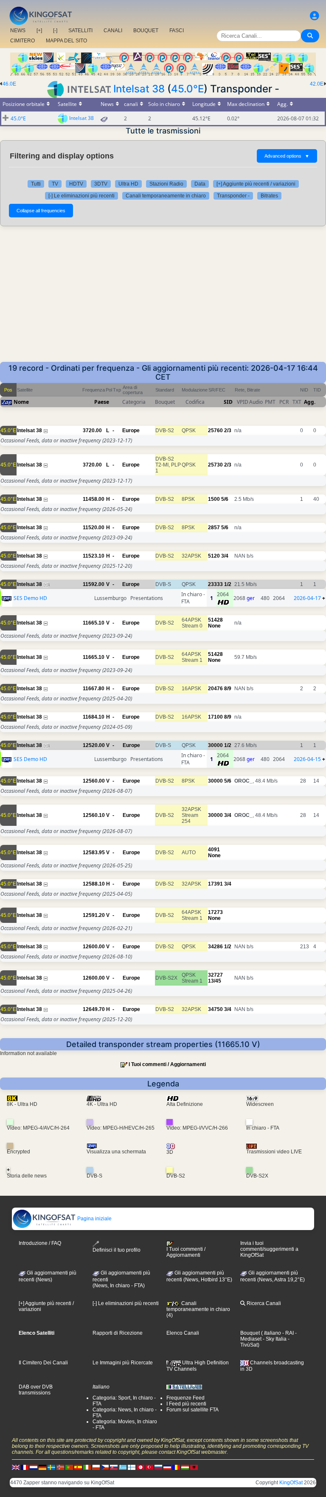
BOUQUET (145, 30)
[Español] (78, 1467)
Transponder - (233, 196)
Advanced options (286, 155)
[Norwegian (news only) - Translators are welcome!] (60, 1467)
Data (199, 184)
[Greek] (122, 1467)
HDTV (76, 184)
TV (55, 184)
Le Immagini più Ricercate (123, 1363)
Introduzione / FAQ (40, 1243)
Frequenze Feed (185, 1398)
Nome (21, 401)
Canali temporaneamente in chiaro (166, 196)
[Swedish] (51, 1467)
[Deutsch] (42, 1467)
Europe (131, 430)
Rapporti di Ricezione (118, 1333)
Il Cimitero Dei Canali (43, 1363)
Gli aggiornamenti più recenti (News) (47, 1276)
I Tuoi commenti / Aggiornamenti (167, 1064)
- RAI (287, 1333)
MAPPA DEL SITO (66, 41)
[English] (16, 1467)
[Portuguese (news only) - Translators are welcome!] (69, 1467)
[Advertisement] (163, 298)
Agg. (309, 401)
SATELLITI (80, 30)
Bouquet (250, 1333)
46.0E (9, 84)
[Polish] (96, 1467)
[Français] (24, 1467)
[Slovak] (114, 1467)
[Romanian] (176, 1467)
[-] (55, 30)
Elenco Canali (182, 1333)
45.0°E (187, 89)
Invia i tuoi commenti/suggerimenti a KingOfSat (269, 1249)
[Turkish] (149, 1467)
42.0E (316, 84)
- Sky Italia (274, 1339)
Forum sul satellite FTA (192, 1410)
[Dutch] (33, 1467)
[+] (39, 30)
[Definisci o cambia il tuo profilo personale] (314, 16)
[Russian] (158, 1467)
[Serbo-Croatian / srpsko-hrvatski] (167, 1467)
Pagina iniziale (94, 1219)
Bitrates (269, 196)
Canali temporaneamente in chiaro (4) (198, 1309)
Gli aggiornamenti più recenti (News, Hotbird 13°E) (199, 1276)
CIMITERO (22, 41)
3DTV (100, 184)
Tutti (36, 184)
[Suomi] (131, 1467)
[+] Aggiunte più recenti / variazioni (255, 184)
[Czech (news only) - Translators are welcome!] (105, 1467)
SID (228, 401)
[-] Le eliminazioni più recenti (81, 196)
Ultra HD (128, 184)
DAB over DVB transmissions (36, 1390)
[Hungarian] (185, 1467)
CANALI (113, 30)
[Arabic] (140, 1467)
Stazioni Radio (166, 184)
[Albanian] (194, 1467)
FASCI (176, 30)
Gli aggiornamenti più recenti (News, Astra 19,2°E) (272, 1276)
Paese (101, 401)
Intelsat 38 (139, 89)
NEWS (17, 30)
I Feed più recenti (186, 1404)
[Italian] (87, 1467)
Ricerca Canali (263, 1303)
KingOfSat (291, 1483)
